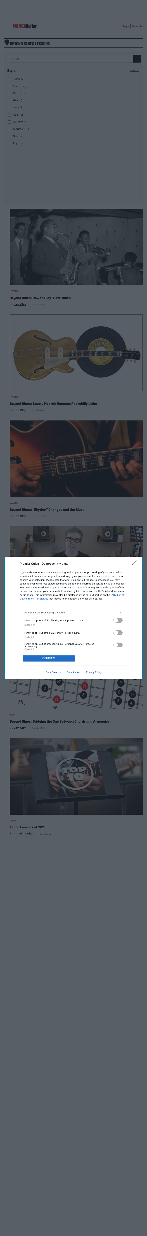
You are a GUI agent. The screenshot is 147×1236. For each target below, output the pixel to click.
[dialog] (73, 618)
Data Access (73, 672)
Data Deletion (53, 672)
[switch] (118, 620)
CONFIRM (48, 658)
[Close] (135, 564)
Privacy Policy (94, 672)
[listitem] (73, 612)
